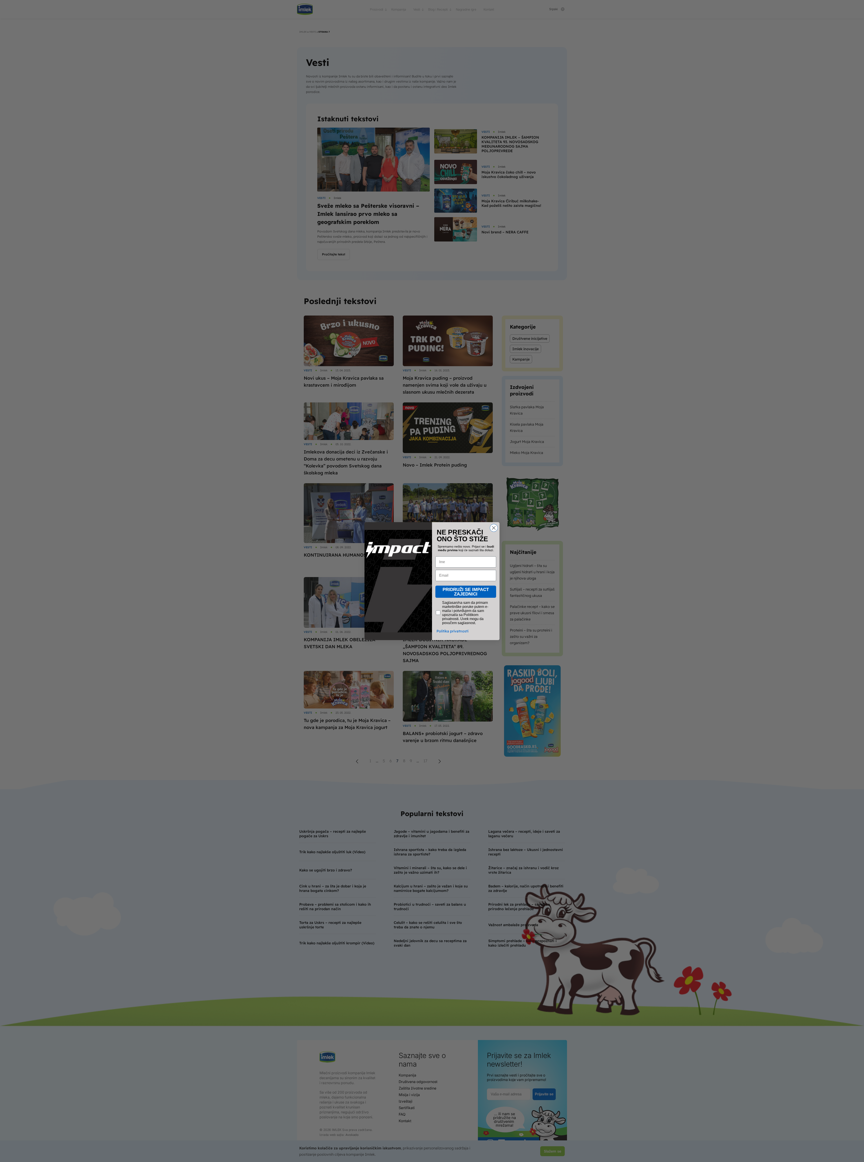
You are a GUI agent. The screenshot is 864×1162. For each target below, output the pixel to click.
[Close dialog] (494, 528)
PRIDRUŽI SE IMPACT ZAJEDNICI (466, 591)
